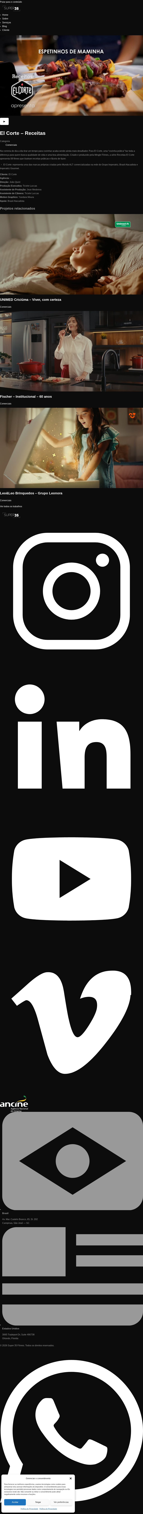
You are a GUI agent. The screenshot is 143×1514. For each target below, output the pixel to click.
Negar (38, 1502)
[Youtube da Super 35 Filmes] (71, 949)
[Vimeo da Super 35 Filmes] (71, 1093)
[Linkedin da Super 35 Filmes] (71, 805)
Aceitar (15, 1502)
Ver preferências (61, 1502)
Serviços (6, 22)
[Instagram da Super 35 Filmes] (71, 662)
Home (5, 15)
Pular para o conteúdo (11, 2)
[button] (70, 1478)
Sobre (5, 18)
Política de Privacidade (29, 1509)
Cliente (5, 30)
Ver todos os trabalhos (11, 506)
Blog (4, 26)
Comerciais (11, 145)
